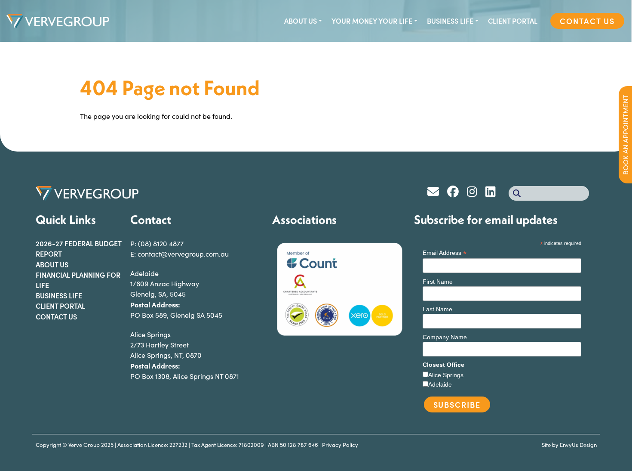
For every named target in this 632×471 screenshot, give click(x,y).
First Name (438, 281)
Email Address (444, 253)
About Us (300, 20)
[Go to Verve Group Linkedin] (492, 193)
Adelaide (440, 384)
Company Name (445, 337)
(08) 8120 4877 (161, 243)
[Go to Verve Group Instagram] (475, 193)
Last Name (437, 309)
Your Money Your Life (371, 20)
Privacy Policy (340, 445)
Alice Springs (445, 375)
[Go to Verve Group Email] (436, 193)
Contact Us (587, 20)
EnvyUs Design (578, 445)
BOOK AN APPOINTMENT (625, 135)
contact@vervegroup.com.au (183, 253)
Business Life (450, 20)
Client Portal (512, 20)
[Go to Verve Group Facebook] (456, 193)
